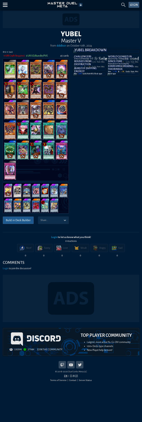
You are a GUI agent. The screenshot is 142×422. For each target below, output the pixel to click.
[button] (5, 5)
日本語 (74, 376)
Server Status (85, 380)
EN (65, 376)
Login (54, 237)
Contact (72, 380)
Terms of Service (58, 380)
